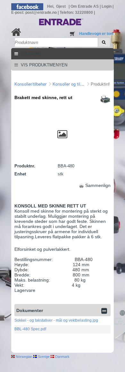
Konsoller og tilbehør (71, 84)
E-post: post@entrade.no (34, 12)
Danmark (62, 357)
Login (107, 6)
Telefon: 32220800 (77, 12)
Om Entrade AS (85, 6)
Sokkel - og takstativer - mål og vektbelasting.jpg (56, 320)
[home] (16, 32)
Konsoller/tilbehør (30, 84)
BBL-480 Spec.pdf (30, 329)
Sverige (43, 357)
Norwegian (23, 357)
